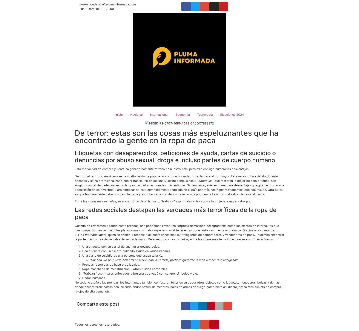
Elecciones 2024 (232, 114)
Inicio (119, 114)
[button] (185, 306)
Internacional (159, 114)
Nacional (136, 114)
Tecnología (205, 114)
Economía (183, 114)
